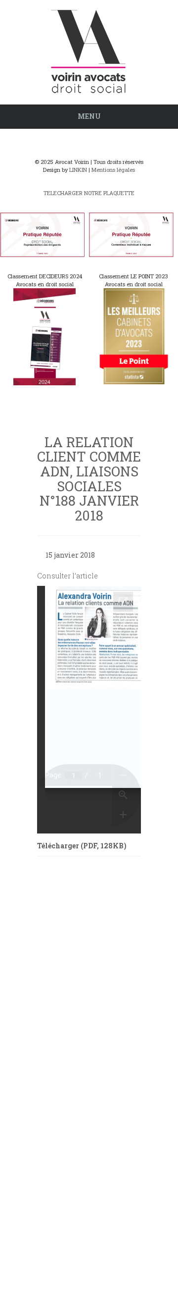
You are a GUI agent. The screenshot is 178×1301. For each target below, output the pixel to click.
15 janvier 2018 (70, 555)
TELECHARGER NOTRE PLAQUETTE (89, 193)
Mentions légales (113, 169)
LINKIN (78, 169)
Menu (89, 116)
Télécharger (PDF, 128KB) (82, 845)
